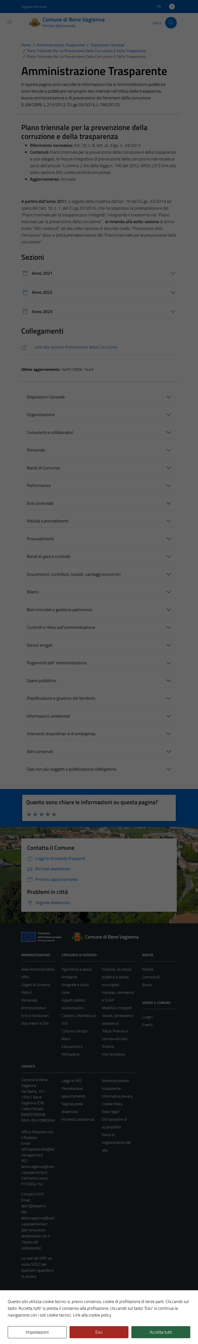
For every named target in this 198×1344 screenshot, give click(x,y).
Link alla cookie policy (92, 1315)
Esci (99, 1332)
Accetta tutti (161, 1332)
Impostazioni (37, 1332)
